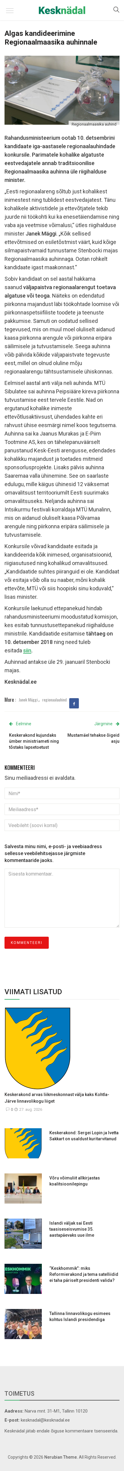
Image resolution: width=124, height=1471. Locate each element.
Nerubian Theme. (61, 1457)
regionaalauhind (54, 699)
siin (27, 650)
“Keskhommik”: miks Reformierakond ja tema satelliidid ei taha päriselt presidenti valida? (83, 1274)
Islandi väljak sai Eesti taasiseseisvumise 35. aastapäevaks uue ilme (71, 1229)
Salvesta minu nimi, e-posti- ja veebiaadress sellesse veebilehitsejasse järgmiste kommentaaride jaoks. (53, 853)
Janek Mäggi (28, 699)
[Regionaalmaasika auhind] (62, 89)
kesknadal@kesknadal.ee (45, 1420)
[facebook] (74, 704)
